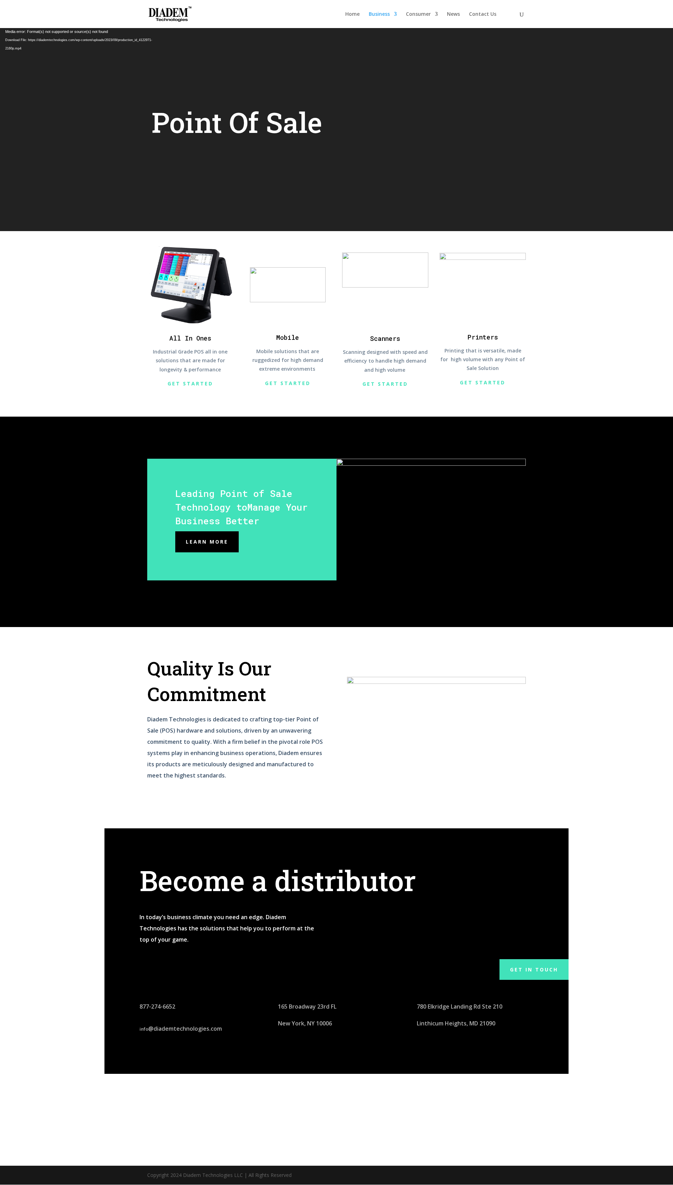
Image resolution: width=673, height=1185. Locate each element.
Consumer (418, 14)
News (453, 14)
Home (352, 14)
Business (379, 14)
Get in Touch (534, 969)
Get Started (190, 383)
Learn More (207, 541)
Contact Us (482, 14)
